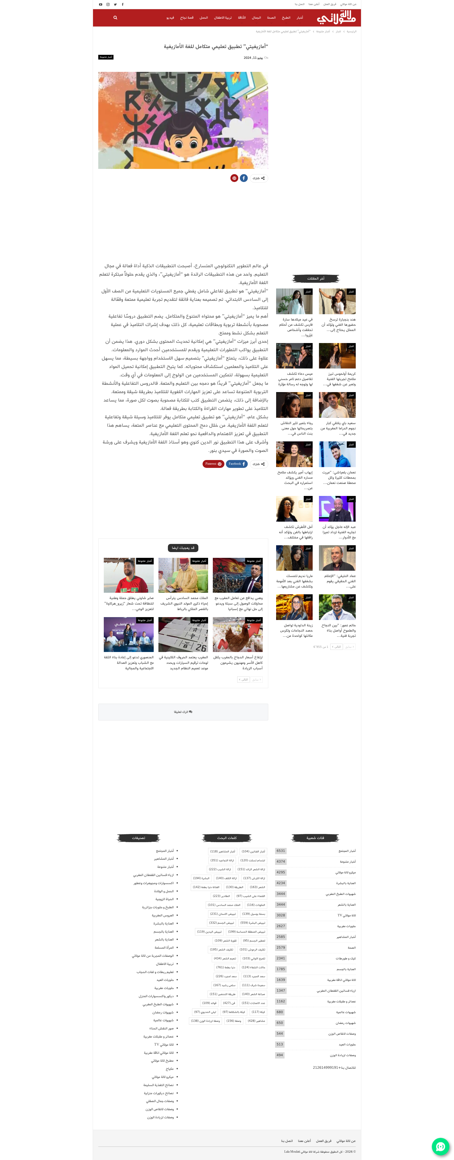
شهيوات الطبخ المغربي (341, 893)
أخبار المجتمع (347, 850)
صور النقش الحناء (161, 1028)
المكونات (256, 905)
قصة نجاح (186, 17)
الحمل (204, 17)
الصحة (271, 17)
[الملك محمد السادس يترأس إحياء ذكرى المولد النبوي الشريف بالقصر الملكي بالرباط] (183, 575)
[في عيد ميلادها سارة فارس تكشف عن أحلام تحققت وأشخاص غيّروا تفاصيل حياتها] (294, 301)
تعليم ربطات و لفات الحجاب (155, 972)
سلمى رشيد (224, 985)
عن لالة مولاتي (348, 4)
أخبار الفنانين (253, 851)
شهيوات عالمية (346, 1012)
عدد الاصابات (253, 1003)
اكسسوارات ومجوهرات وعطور (153, 883)
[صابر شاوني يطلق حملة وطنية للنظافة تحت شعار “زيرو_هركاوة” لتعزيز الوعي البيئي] (129, 575)
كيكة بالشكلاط (234, 1012)
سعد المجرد (254, 976)
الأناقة (242, 17)
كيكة (258, 1012)
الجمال (256, 17)
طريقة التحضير (222, 994)
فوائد (209, 1003)
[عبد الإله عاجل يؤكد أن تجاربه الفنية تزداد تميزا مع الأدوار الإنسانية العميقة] (337, 509)
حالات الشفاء (253, 967)
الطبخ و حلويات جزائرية (158, 907)
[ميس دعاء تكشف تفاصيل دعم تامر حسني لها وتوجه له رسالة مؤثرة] (294, 356)
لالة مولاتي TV (347, 915)
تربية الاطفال (223, 17)
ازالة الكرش (254, 878)
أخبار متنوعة (106, 57)
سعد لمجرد (226, 976)
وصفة (233, 1021)
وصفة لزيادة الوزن (205, 1021)
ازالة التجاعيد (222, 860)
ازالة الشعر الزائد (251, 869)
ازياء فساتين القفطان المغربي (336, 990)
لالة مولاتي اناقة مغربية (341, 979)
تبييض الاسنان (223, 914)
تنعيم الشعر (225, 958)
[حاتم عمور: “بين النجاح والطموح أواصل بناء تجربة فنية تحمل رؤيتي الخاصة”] (337, 607)
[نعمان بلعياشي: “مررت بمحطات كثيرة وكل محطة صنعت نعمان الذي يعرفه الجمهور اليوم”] (337, 454)
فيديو (170, 17)
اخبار (351, 291)
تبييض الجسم (221, 923)
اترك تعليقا (181, 711)
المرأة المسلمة (164, 947)
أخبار (300, 17)
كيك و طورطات (346, 958)
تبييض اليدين (209, 931)
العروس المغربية (163, 915)
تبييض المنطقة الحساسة (246, 931)
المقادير (221, 896)
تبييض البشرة (252, 923)
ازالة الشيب (220, 869)
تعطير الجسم (254, 940)
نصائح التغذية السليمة (158, 1085)
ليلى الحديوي (205, 1012)
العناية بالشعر (347, 904)
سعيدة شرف (253, 985)
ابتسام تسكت (252, 860)
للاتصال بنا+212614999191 (334, 1068)
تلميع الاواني (254, 958)
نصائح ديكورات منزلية (159, 1093)
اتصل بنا (300, 4)
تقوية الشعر (225, 940)
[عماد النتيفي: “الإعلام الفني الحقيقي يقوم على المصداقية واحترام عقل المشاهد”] (337, 558)
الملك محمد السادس (224, 905)
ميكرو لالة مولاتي (346, 872)
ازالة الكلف (226, 878)
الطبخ (286, 17)
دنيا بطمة (225, 967)
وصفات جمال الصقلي (160, 1101)
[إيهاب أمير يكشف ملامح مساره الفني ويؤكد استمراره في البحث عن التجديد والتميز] (294, 454)
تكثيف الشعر (221, 949)
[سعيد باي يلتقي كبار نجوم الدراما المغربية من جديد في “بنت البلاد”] (337, 405)
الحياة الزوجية (165, 899)
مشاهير (256, 1021)
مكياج (170, 1069)
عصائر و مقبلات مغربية (341, 1001)
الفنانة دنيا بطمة (206, 887)
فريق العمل (329, 4)
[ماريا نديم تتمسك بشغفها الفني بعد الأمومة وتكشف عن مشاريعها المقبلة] (294, 558)
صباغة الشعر (253, 994)
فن (229, 1003)
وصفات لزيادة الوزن (343, 1055)
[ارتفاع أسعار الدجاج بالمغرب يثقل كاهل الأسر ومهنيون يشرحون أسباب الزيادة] (238, 634)
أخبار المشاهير (346, 936)
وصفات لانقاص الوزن (342, 1033)
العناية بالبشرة (346, 883)
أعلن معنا (313, 4)
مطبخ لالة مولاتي (162, 1060)
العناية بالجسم (346, 969)
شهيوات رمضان (346, 1022)
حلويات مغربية (346, 926)
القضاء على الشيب (250, 896)
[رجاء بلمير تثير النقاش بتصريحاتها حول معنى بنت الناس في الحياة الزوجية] (294, 405)
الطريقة (234, 887)
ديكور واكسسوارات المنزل (156, 996)
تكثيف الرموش (252, 949)
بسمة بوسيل (253, 914)
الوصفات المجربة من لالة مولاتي (153, 956)
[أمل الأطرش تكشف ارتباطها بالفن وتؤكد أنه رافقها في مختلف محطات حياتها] (294, 509)
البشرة (201, 878)
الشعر (257, 887)
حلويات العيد (347, 1044)
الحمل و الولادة (164, 891)
